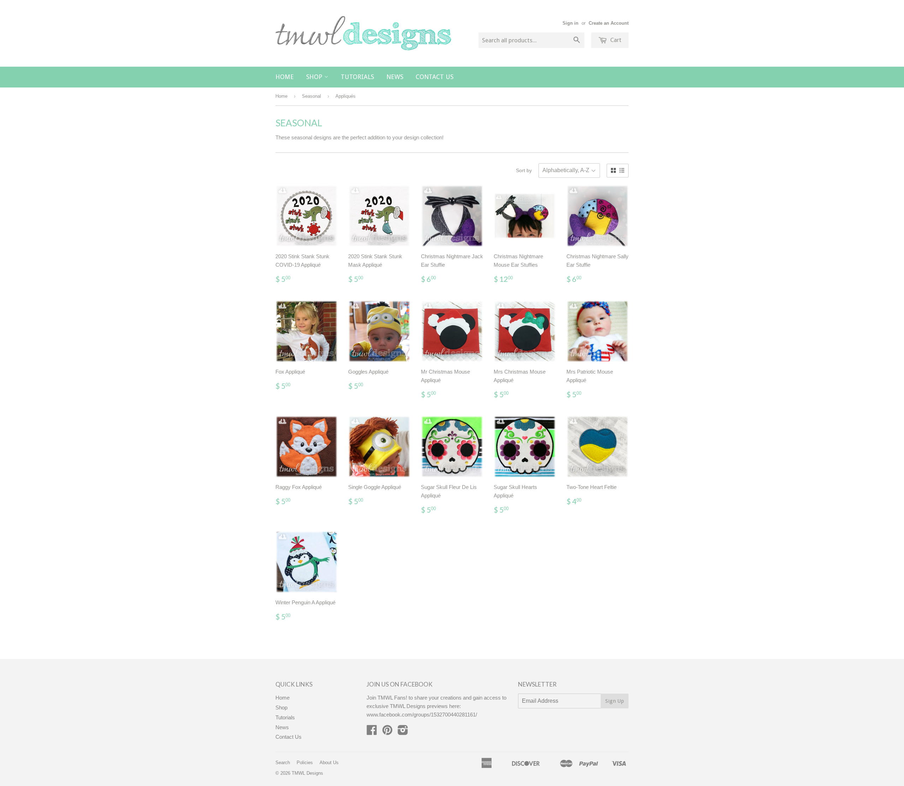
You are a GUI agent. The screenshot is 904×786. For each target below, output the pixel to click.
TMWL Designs (307, 773)
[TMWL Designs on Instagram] (403, 732)
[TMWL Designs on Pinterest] (387, 732)
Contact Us (434, 76)
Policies (305, 762)
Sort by (524, 170)
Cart (615, 39)
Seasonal (311, 96)
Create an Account (609, 23)
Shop (315, 76)
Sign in (570, 23)
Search (282, 762)
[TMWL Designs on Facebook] (372, 732)
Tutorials (357, 76)
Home (284, 76)
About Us (329, 762)
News (394, 76)
